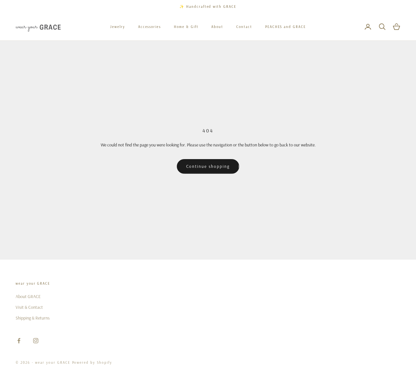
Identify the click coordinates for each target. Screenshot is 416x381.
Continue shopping (207, 166)
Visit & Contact (29, 307)
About (217, 26)
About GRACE (28, 296)
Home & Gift (186, 26)
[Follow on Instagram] (35, 340)
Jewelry (117, 26)
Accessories (149, 26)
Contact (244, 26)
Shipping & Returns (33, 318)
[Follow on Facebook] (19, 340)
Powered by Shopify (92, 362)
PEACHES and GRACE (285, 26)
